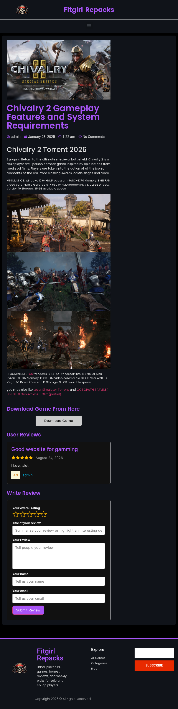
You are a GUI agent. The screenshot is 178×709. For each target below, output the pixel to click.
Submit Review (28, 610)
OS (31, 374)
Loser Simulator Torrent (51, 389)
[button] (89, 25)
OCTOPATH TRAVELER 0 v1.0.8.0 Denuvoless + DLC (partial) (57, 391)
